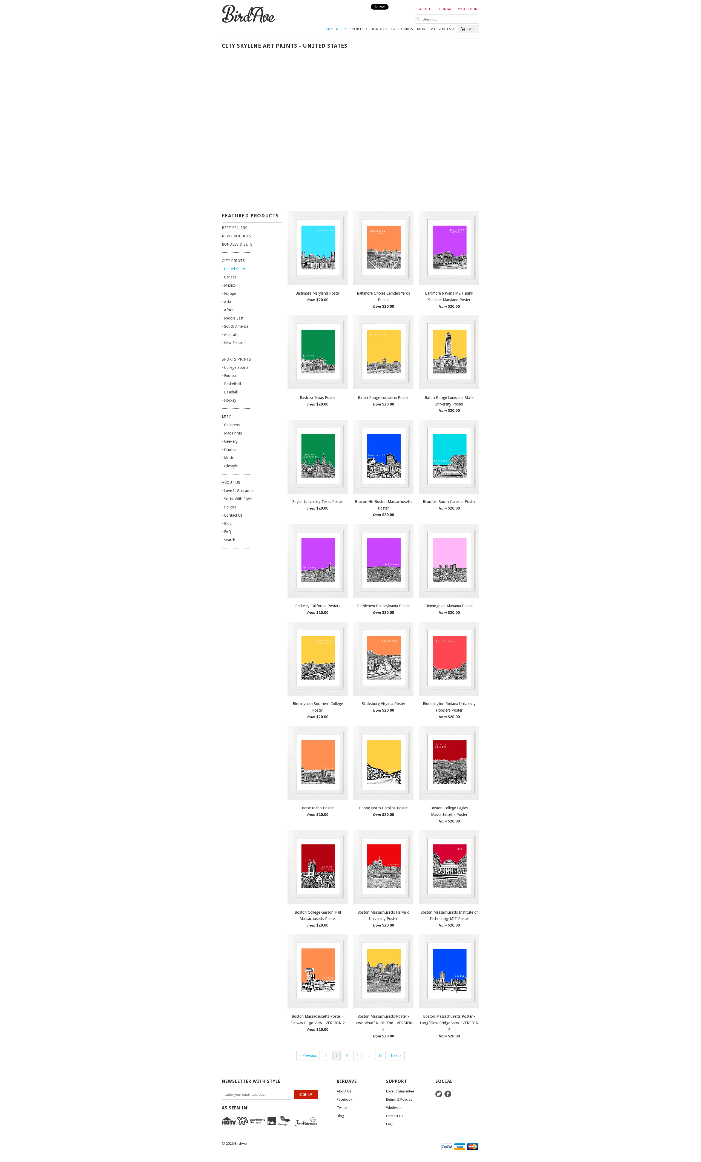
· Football (229, 375)
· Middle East (232, 318)
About (424, 9)
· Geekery (230, 441)
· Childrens (231, 425)
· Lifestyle (230, 466)
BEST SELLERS (234, 228)
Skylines (336, 29)
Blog (340, 1116)
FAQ (389, 1124)
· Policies (229, 507)
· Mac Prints (232, 433)
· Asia (226, 302)
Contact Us (394, 1116)
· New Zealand (234, 343)
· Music (228, 458)
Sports (358, 29)
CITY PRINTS (233, 260)
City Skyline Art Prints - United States (284, 45)
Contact (446, 9)
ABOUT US (231, 482)
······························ (238, 252)
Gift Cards (402, 29)
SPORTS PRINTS (236, 359)
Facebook (344, 1099)
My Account (468, 9)
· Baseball (230, 392)
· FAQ (226, 532)
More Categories (435, 29)
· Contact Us (232, 515)
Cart (471, 29)
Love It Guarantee (400, 1091)
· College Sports (235, 367)
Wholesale (394, 1108)
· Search (228, 540)
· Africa (228, 310)
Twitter (342, 1108)
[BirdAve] (263, 14)
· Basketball (231, 384)
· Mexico (229, 285)
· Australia (230, 334)
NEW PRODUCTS (236, 236)
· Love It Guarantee (238, 490)
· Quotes (229, 449)
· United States (234, 269)
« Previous (308, 1055)
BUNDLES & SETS (237, 244)
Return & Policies (399, 1099)
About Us (344, 1091)
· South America (235, 326)
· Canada (229, 277)
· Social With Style (237, 499)
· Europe (229, 293)
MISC (226, 417)
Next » (396, 1055)
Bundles (379, 29)
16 (380, 1055)
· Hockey (229, 400)
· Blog (227, 523)
